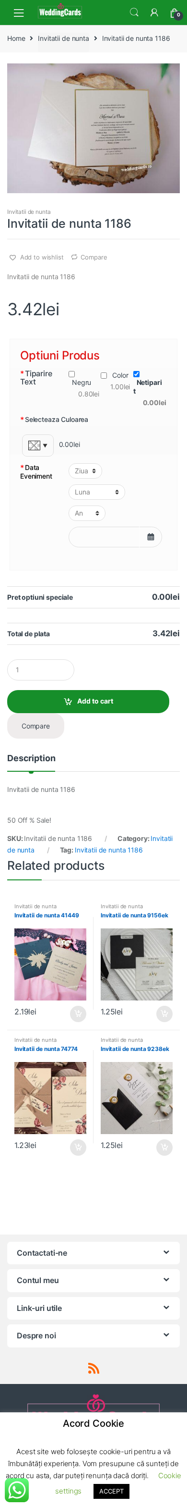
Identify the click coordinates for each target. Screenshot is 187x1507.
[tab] (31, 762)
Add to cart (95, 701)
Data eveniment (36, 471)
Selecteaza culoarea (54, 419)
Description (31, 758)
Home (16, 38)
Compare (94, 257)
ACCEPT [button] (111, 1491)
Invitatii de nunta (63, 38)
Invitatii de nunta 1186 (109, 850)
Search (134, 12)
